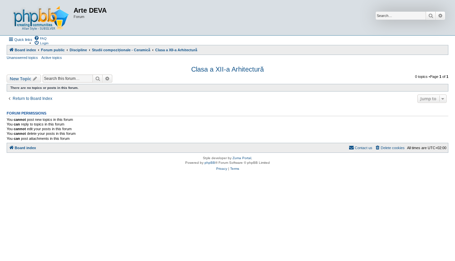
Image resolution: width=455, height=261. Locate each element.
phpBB (210, 162)
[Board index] (41, 18)
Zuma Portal (241, 158)
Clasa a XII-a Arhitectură (227, 69)
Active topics (51, 58)
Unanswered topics (22, 58)
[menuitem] (40, 38)
